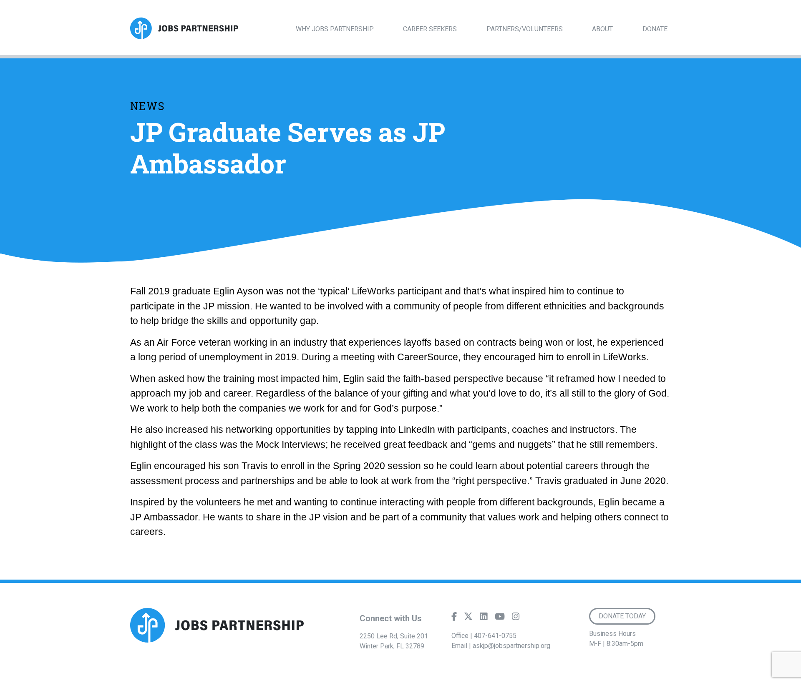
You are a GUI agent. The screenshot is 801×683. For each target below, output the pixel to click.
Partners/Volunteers (524, 29)
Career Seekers (430, 29)
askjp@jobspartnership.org (511, 646)
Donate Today (622, 616)
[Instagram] (515, 618)
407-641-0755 (495, 636)
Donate (655, 29)
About (602, 29)
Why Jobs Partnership (335, 29)
